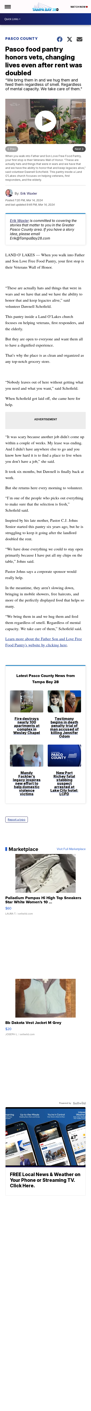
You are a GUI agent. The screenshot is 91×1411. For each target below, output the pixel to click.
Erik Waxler (28, 193)
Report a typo (16, 819)
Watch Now (78, 7)
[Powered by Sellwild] (79, 1103)
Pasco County (21, 38)
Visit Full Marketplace (71, 849)
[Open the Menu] (7, 6)
